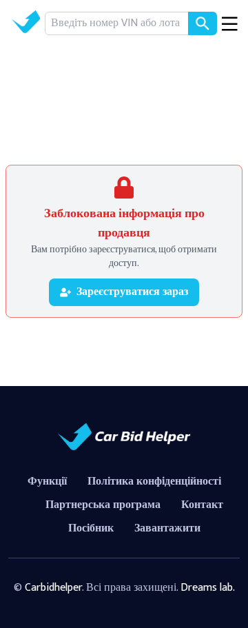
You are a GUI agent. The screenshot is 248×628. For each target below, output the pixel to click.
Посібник (91, 528)
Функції (47, 481)
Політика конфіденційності (154, 481)
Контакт (202, 505)
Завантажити (167, 528)
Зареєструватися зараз (132, 292)
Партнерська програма (103, 505)
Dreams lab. (207, 587)
